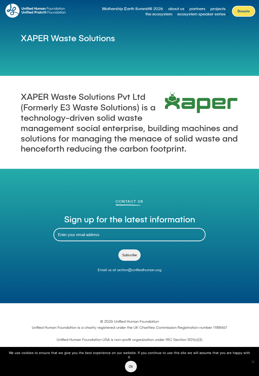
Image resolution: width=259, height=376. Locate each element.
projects (218, 8)
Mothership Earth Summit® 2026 (132, 8)
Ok (131, 366)
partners (197, 8)
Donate (244, 11)
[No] (252, 361)
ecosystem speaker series (201, 13)
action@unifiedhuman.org (139, 270)
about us (176, 8)
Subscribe (129, 255)
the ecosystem (158, 13)
